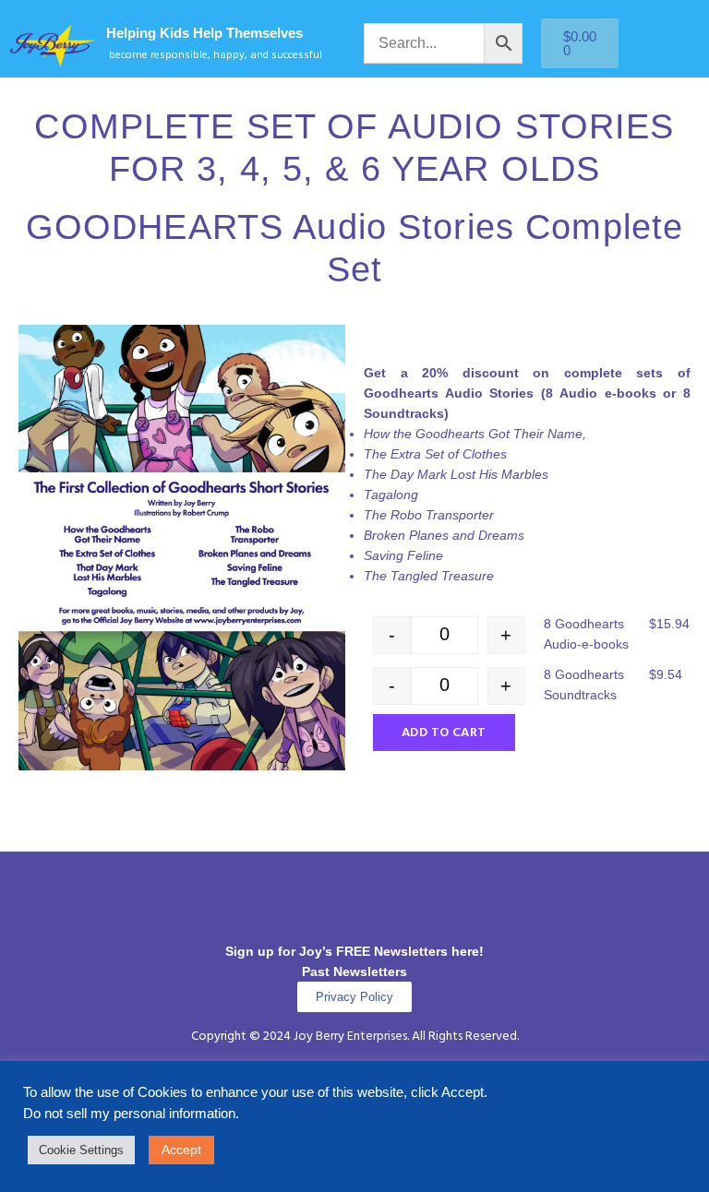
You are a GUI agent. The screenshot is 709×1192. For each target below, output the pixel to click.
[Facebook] (279, 918)
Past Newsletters (354, 971)
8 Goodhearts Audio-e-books (586, 633)
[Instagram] (329, 918)
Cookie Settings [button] (81, 1150)
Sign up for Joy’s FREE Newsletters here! (354, 951)
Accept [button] (181, 1149)
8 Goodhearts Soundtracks (584, 684)
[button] (354, 878)
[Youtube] (431, 918)
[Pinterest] (380, 918)
